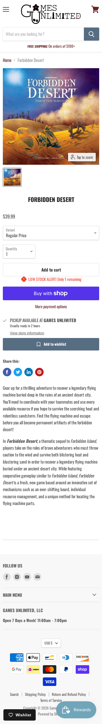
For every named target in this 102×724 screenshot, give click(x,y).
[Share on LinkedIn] (28, 372)
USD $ (48, 643)
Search (14, 694)
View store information (27, 333)
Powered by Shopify (51, 714)
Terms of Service (51, 700)
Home (7, 60)
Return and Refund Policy (69, 694)
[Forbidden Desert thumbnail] (12, 177)
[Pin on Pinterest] (39, 372)
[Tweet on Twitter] (18, 372)
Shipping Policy (35, 694)
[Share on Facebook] (7, 372)
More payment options (51, 306)
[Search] (91, 34)
